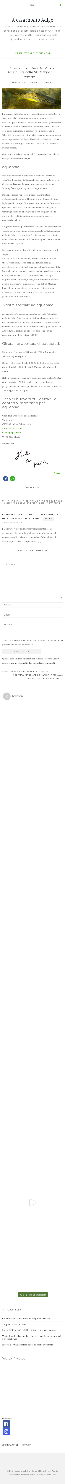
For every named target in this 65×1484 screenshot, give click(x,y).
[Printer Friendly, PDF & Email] (56, 473)
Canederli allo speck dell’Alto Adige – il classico (26, 1318)
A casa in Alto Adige (32, 20)
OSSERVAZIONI (10, 1445)
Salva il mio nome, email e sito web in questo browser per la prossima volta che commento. (32, 642)
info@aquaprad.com (12, 428)
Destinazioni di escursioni (32, 53)
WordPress (51, 1474)
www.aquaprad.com (11, 432)
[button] (5, 478)
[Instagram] (6, 1431)
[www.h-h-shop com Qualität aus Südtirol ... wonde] (32, 1261)
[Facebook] (6, 1424)
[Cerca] (61, 5)
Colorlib (31, 1474)
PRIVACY (26, 1445)
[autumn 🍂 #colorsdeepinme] (32, 1026)
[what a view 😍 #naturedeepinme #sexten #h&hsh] (32, 849)
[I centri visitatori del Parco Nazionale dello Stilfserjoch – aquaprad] (31, 98)
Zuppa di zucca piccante (14, 1324)
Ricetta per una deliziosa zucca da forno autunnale (27, 1344)
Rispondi (48, 519)
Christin (47, 82)
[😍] (32, 967)
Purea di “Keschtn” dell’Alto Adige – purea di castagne (29, 1330)
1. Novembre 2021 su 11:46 (12, 522)
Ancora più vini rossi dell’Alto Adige (26, 671)
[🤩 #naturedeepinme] (32, 1085)
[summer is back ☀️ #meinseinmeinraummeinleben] (32, 1143)
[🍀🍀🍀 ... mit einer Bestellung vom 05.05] (32, 790)
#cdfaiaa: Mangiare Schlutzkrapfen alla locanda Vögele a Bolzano (38, 677)
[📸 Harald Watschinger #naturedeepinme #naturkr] (32, 731)
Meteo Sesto (6, 1418)
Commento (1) (32, 487)
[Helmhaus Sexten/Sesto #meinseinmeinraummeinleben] (32, 908)
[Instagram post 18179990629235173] (32, 1202)
